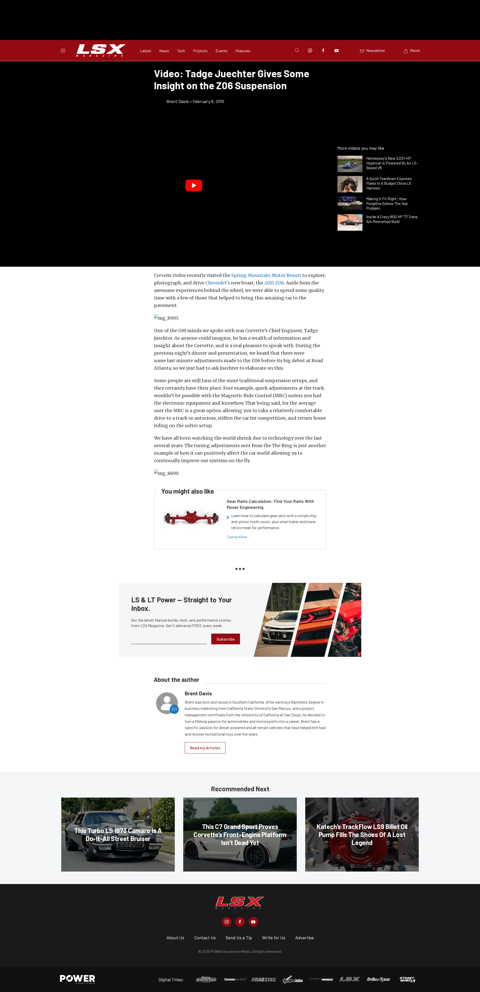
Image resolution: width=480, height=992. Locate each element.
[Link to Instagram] (310, 50)
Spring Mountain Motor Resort (266, 275)
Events (222, 50)
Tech (181, 50)
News (164, 50)
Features (243, 50)
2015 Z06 (274, 283)
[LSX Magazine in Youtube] (253, 922)
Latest (145, 50)
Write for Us (273, 937)
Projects (200, 50)
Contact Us (205, 937)
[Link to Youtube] (336, 50)
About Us (175, 937)
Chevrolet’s (217, 283)
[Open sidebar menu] (63, 50)
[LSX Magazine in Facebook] (240, 922)
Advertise (304, 937)
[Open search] (297, 50)
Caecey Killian (237, 537)
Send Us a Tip (239, 937)
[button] (194, 185)
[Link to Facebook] (323, 50)
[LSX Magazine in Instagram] (227, 922)
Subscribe (225, 639)
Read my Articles (205, 747)
